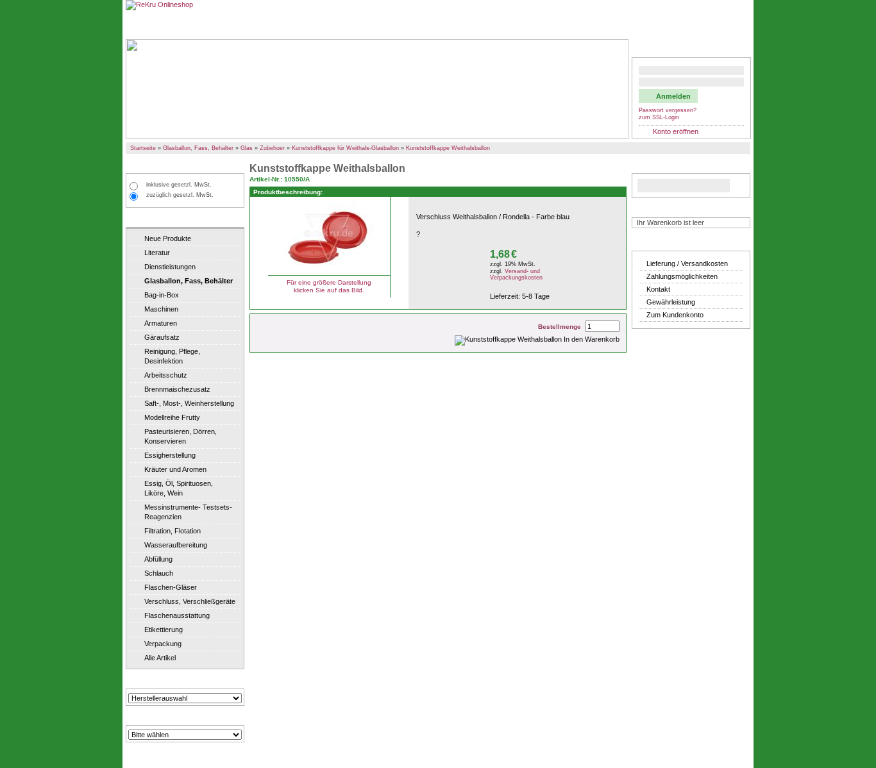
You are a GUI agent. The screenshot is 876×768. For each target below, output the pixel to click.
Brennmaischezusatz (177, 389)
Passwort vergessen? (667, 110)
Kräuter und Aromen (175, 469)
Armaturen (160, 323)
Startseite (143, 148)
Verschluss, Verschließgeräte (189, 601)
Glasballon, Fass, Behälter (198, 148)
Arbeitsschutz (165, 375)
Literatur (157, 252)
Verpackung (162, 643)
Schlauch (158, 573)
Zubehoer (272, 148)
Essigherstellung (170, 455)
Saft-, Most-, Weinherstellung (189, 403)
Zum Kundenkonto (674, 315)
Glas (246, 148)
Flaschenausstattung (177, 615)
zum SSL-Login (659, 117)
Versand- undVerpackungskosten (516, 274)
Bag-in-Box (161, 295)
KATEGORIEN (153, 218)
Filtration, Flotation (172, 531)
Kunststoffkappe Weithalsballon (448, 148)
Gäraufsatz (162, 337)
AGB (595, 24)
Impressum (727, 24)
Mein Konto (656, 48)
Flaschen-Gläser (170, 587)
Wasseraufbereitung (175, 545)
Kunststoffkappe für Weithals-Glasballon (345, 148)
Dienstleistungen (170, 267)
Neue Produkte (167, 238)
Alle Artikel (160, 658)
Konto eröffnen (675, 131)
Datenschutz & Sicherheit (655, 24)
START (141, 24)
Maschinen (161, 309)
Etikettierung (163, 629)
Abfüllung (158, 559)
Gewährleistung (670, 302)
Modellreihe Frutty (172, 417)
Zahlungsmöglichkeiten (682, 276)
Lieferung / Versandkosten (687, 263)
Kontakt (658, 289)
